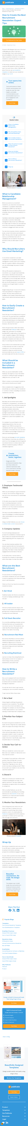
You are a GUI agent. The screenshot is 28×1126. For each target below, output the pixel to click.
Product (4, 969)
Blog (3, 8)
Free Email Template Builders (9, 953)
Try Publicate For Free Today (14, 40)
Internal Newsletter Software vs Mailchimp (13, 951)
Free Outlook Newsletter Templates (11, 925)
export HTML (20, 352)
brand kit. (14, 793)
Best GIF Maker (6, 945)
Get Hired (8, 591)
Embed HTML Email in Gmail (9, 933)
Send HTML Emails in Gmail (9, 961)
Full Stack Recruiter (12, 618)
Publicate (14, 329)
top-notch (10, 74)
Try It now (14, 1003)
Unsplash (18, 188)
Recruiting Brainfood (12, 653)
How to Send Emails (7, 957)
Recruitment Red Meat (13, 635)
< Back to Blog (6, 1036)
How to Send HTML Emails (9, 935)
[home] (8, 2)
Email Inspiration (10, 8)
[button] (25, 2)
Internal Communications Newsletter (11, 943)
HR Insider (8, 603)
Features (4, 966)
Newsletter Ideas (19, 8)
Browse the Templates (14, 1078)
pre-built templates (20, 437)
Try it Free (12, 103)
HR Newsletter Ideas (7, 941)
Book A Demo (14, 1097)
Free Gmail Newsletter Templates (11, 927)
